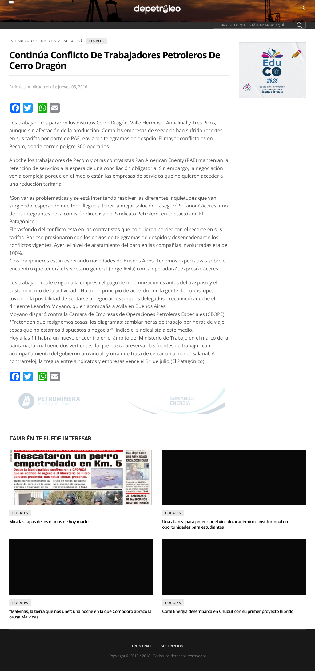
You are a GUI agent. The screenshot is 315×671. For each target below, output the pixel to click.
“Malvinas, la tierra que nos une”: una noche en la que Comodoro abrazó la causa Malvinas (80, 614)
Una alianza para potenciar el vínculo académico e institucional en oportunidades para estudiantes (225, 524)
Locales (96, 41)
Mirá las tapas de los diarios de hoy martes (49, 522)
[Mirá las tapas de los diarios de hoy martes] (81, 477)
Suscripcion (172, 646)
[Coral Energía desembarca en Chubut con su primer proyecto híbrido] (234, 567)
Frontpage (142, 646)
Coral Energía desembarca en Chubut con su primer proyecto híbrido (227, 611)
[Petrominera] (119, 401)
